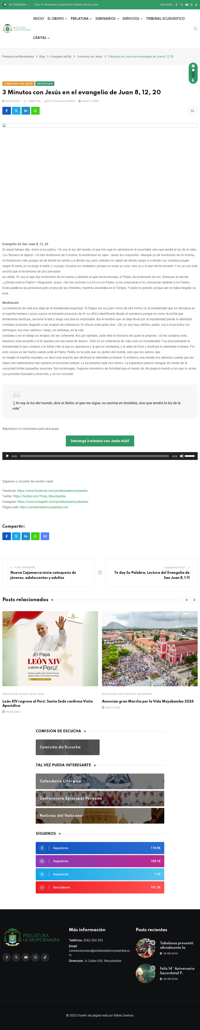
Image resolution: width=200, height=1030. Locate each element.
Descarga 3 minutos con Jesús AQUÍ (100, 441)
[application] (100, 456)
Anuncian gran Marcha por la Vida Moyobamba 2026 (148, 701)
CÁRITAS (39, 38)
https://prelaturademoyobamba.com (44, 507)
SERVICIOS (130, 19)
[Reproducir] (7, 456)
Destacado (10, 694)
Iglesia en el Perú (31, 694)
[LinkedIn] (25, 111)
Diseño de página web (92, 1015)
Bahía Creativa (123, 1015)
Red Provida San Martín (136, 694)
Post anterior (25, 567)
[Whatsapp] (35, 111)
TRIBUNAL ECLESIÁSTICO (165, 19)
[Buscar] (196, 28)
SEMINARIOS (106, 19)
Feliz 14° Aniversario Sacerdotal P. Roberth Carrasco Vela (66, 4)
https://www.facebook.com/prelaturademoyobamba (52, 491)
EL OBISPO (55, 19)
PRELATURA (80, 19)
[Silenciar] (182, 456)
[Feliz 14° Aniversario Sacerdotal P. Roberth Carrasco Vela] (145, 973)
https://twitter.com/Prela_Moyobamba (39, 496)
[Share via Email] (192, 111)
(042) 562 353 (93, 940)
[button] (186, 599)
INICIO (38, 19)
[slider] (190, 455)
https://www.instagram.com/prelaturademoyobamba (52, 502)
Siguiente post (175, 567)
